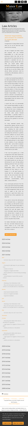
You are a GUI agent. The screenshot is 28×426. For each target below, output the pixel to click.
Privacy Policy (14, 398)
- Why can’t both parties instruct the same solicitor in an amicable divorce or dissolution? (13, 285)
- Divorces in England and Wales (10, 293)
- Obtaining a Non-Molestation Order (11, 283)
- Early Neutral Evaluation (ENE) (10, 292)
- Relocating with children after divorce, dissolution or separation (12, 321)
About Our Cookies (18, 423)
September (4, 330)
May (3, 310)
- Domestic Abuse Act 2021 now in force (12, 260)
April (3, 257)
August (3, 262)
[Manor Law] (14, 6)
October (4, 318)
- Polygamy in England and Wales (11, 270)
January (3, 289)
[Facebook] (19, 2)
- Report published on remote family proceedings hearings (14, 273)
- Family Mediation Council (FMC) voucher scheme (13, 276)
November (4, 315)
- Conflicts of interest (8, 269)
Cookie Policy (21, 398)
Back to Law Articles (11, 234)
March (3, 301)
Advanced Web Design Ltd (14, 403)
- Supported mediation (8, 295)
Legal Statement (6, 398)
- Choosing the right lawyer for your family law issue (14, 266)
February (4, 280)
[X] (16, 2)
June (3, 298)
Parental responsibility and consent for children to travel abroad (14, 37)
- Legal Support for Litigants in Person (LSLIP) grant (13, 325)
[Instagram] (22, 2)
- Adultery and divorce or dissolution (11, 327)
